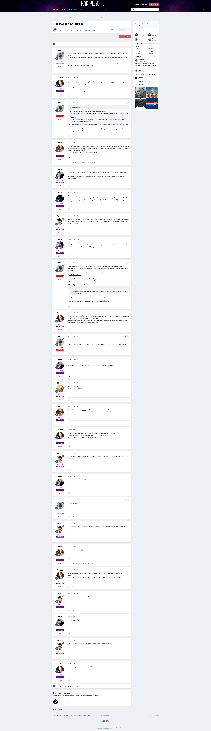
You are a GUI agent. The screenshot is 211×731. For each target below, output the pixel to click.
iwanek (141, 34)
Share (113, 29)
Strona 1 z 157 (79, 43)
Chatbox (63, 9)
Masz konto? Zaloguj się (140, 4)
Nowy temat (113, 36)
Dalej (69, 43)
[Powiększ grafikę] (71, 86)
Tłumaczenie (102, 725)
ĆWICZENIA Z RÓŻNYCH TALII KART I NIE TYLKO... (80, 30)
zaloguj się (98, 695)
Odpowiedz (125, 36)
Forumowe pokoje (72, 9)
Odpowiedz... (65, 701)
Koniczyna (154, 38)
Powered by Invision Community (105, 728)
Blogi (81, 9)
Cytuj (73, 70)
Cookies (110, 725)
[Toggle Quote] (70, 107)
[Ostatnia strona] (73, 44)
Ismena (141, 38)
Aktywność (55, 9)
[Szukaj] (157, 9)
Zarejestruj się (154, 4)
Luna (153, 34)
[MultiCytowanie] (69, 71)
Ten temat (151, 9)
